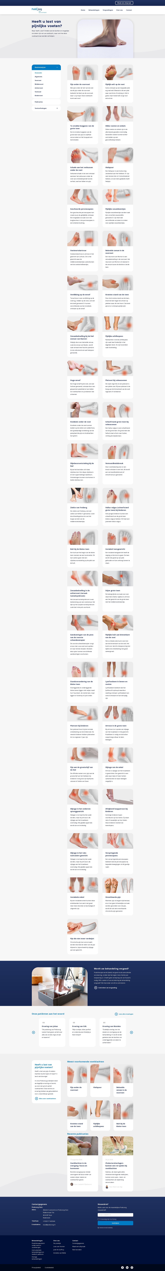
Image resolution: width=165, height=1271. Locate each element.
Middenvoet (39, 84)
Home (83, 10)
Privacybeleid (36, 1268)
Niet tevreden (77, 1250)
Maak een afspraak (124, 3)
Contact (129, 10)
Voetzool (38, 92)
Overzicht (38, 73)
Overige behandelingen (37, 1258)
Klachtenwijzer (40, 67)
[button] (59, 67)
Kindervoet (39, 95)
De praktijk (57, 1243)
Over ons (119, 10)
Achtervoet (39, 88)
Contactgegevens (78, 1243)
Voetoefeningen (40, 108)
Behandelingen (94, 10)
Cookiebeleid (49, 1268)
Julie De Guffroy (58, 1250)
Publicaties (39, 102)
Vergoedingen (108, 10)
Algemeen (38, 77)
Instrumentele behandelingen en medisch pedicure (38, 1252)
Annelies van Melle (59, 1253)
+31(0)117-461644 (49, 1221)
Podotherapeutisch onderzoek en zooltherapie (38, 1245)
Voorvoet (38, 80)
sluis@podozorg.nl (49, 1225)
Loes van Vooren (59, 1246)
